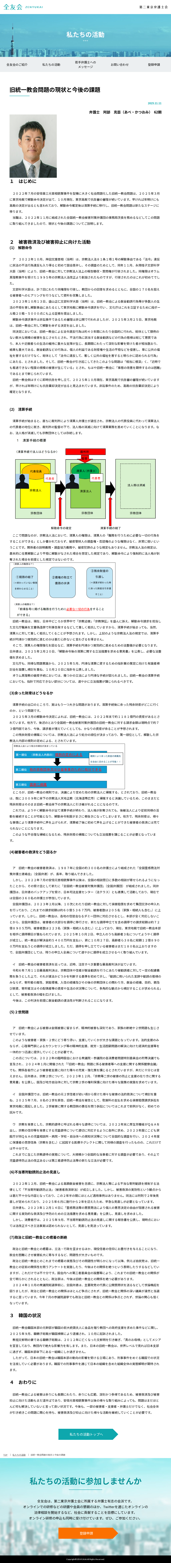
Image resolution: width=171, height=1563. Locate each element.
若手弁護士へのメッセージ (85, 64)
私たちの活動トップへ (86, 1434)
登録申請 (154, 64)
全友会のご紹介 (17, 64)
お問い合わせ (120, 64)
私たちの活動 (51, 64)
